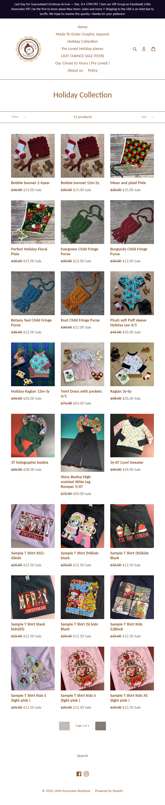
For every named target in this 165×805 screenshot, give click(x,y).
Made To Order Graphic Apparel (82, 34)
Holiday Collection (82, 42)
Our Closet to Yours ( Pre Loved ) (82, 63)
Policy (93, 71)
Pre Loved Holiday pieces (82, 49)
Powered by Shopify (109, 791)
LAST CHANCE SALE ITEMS (82, 56)
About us (75, 71)
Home (83, 27)
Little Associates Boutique (72, 791)
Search (82, 756)
